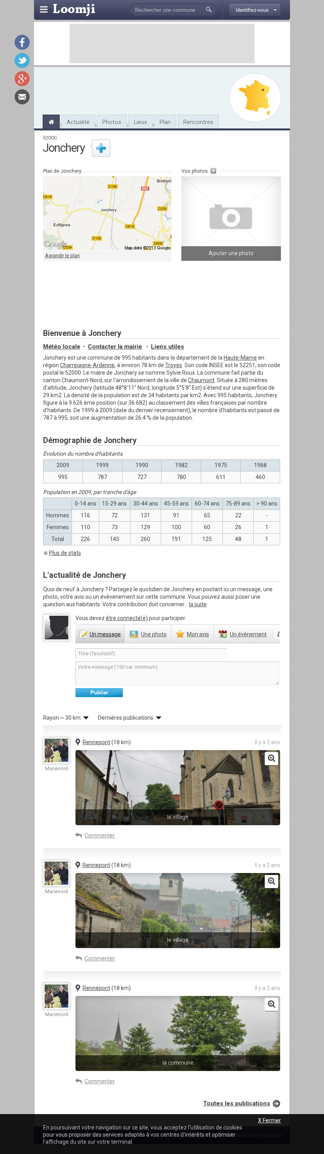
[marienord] (56, 750)
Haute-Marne (240, 357)
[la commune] (271, 1004)
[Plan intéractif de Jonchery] (107, 213)
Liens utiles (167, 346)
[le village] (271, 759)
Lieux (140, 122)
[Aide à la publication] (279, 634)
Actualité (78, 122)
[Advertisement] (162, 43)
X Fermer (269, 1120)
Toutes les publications (236, 1103)
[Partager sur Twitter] (22, 60)
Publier (99, 693)
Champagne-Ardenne (87, 365)
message (105, 634)
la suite (198, 604)
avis (198, 634)
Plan (165, 122)
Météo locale (61, 346)
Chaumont (201, 380)
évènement (248, 634)
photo (154, 634)
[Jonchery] (51, 121)
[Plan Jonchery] (255, 97)
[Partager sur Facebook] (22, 42)
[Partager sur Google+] (22, 78)
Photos (111, 122)
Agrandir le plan (62, 255)
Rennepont (96, 742)
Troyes (173, 365)
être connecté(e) (127, 618)
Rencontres (198, 122)
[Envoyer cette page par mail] (22, 96)
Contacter (115, 346)
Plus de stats (65, 553)
